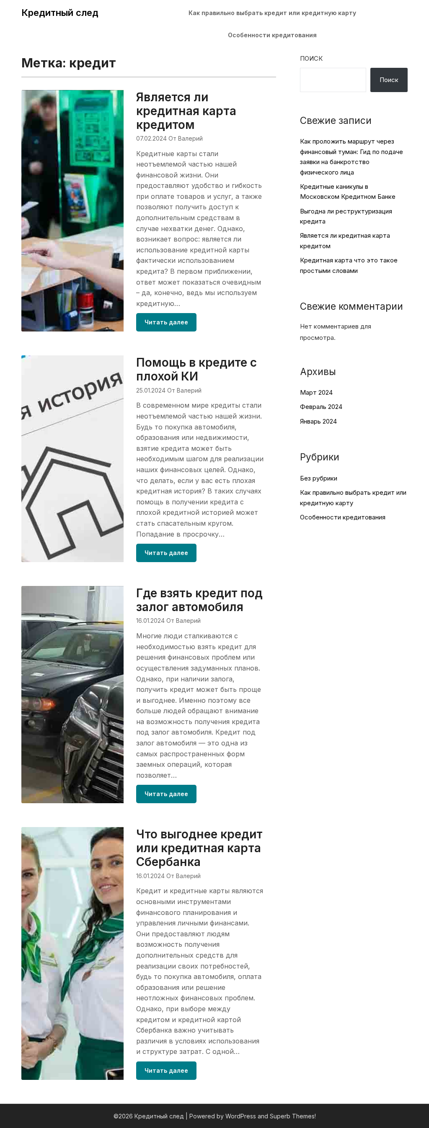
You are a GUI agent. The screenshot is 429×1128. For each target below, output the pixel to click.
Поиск (311, 58)
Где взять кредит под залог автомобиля (199, 600)
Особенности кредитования (272, 35)
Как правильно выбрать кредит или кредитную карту (272, 12)
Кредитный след (59, 12)
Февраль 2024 (321, 407)
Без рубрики (318, 478)
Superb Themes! (293, 1116)
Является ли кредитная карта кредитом (186, 111)
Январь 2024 (318, 421)
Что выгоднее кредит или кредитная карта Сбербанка (199, 848)
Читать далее (166, 322)
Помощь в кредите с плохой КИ (196, 369)
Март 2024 (316, 392)
